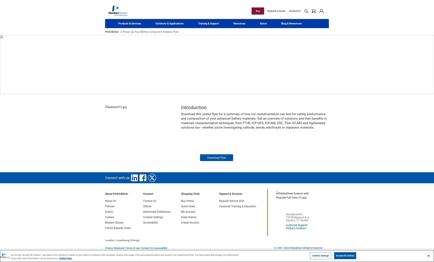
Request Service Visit (231, 201)
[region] (217, 256)
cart (314, 11)
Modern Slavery (114, 222)
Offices (147, 206)
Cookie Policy (65, 258)
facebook (143, 177)
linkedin (134, 177)
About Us (110, 201)
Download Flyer (216, 157)
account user (321, 11)
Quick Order (188, 206)
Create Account (190, 222)
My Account (188, 211)
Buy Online (187, 201)
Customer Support (297, 225)
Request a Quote (276, 11)
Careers (109, 217)
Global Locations (296, 228)
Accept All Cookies (345, 255)
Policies (109, 206)
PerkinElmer (112, 31)
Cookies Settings (320, 255)
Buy (258, 11)
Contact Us (295, 11)
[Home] (118, 11)
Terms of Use (133, 248)
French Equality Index (118, 228)
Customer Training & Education (237, 206)
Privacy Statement (114, 248)
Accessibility (150, 222)
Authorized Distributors (157, 211)
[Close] (428, 255)
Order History (189, 217)
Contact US (147, 248)
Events (109, 211)
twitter (152, 178)
